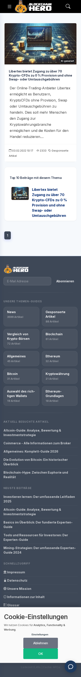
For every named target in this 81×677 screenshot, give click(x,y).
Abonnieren (65, 281)
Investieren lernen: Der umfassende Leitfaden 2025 (39, 499)
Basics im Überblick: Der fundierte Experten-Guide (38, 524)
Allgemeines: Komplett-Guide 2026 (30, 451)
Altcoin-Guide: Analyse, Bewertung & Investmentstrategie (32, 432)
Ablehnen (40, 643)
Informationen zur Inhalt (25, 597)
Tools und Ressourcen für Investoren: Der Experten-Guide (35, 537)
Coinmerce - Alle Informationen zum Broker (37, 443)
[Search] (68, 6)
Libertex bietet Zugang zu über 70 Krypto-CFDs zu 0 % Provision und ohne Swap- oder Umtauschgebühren (40, 75)
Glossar (12, 605)
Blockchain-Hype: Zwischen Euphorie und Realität (35, 475)
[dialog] (40, 635)
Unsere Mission (18, 588)
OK (40, 654)
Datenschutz (16, 580)
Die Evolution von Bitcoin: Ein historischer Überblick (35, 462)
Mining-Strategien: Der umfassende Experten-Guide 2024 (39, 550)
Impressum (15, 572)
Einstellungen (40, 634)
